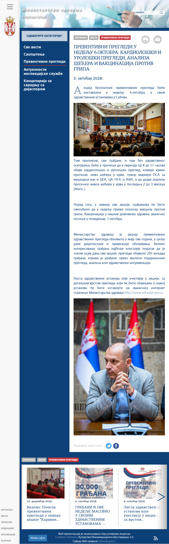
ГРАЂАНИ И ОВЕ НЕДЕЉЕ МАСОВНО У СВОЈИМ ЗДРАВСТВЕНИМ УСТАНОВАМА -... (92, 516)
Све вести (32, 47)
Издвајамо (7, 528)
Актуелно (7, 510)
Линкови (6, 522)
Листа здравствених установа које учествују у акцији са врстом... (142, 514)
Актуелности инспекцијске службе (43, 72)
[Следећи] (160, 367)
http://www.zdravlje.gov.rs (143, 292)
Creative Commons (66, 537)
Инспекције (8, 535)
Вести (4, 516)
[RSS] (156, 538)
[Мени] (9, 6)
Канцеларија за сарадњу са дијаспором (38, 85)
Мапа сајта (38, 538)
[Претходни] (78, 367)
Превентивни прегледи (45, 62)
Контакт (6, 541)
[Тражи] (161, 12)
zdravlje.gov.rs (107, 541)
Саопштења (34, 54)
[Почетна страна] (10, 26)
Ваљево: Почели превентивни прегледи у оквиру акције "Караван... (44, 514)
